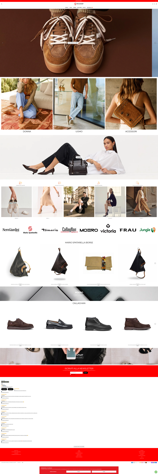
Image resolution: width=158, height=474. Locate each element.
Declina (104, 471)
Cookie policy (79, 454)
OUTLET (84, 7)
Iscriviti (85, 372)
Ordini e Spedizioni (142, 451)
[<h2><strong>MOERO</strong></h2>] (79, 293)
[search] (1, 4)
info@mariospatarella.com (16, 454)
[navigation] (2, 43)
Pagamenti (142, 454)
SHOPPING (141, 450)
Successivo (10, 389)
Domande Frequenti (142, 455)
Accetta (78, 471)
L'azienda (78, 451)
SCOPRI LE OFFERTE (79, 357)
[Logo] (10, 230)
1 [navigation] (78, 75)
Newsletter (142, 458)
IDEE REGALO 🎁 (90, 7)
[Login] (154, 4)
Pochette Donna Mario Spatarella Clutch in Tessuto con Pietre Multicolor (98, 284)
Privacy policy (73, 374)
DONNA (66, 7)
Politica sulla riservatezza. (96, 469)
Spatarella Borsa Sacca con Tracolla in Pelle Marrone (59, 284)
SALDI (79, 42)
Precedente (4, 389)
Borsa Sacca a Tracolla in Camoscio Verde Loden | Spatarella (20, 284)
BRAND (74, 7)
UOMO (71, 7)
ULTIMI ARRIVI (79, 7)
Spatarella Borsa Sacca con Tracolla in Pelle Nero (137, 284)
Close (156, 1)
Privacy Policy (79, 455)
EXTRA (79, 450)
